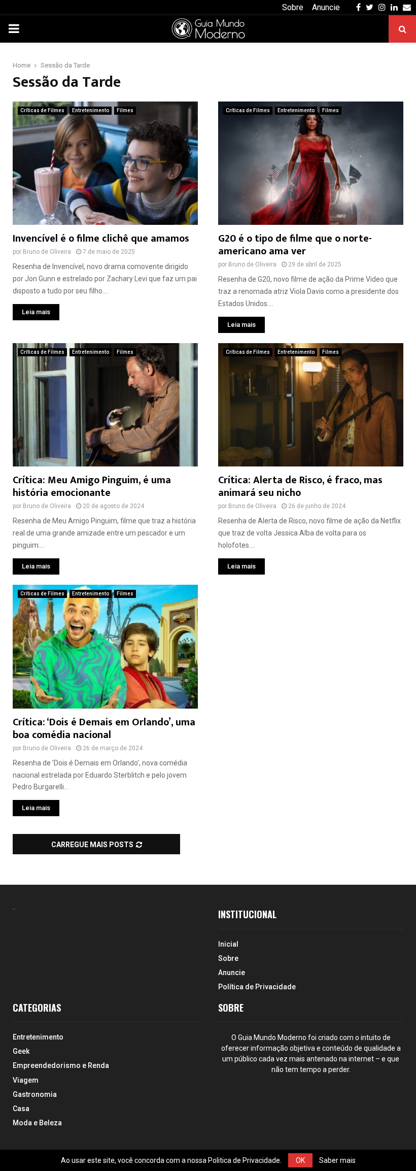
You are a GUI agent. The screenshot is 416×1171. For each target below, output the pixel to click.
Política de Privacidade (257, 987)
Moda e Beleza (37, 1123)
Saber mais (337, 1160)
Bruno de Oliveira (47, 251)
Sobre (292, 7)
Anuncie (326, 7)
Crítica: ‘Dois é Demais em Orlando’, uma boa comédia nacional (104, 729)
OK (300, 1160)
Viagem (26, 1080)
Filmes (125, 110)
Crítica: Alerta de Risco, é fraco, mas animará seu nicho (300, 486)
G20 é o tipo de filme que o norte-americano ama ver (295, 245)
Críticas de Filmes (42, 110)
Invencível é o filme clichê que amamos (101, 238)
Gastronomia (35, 1094)
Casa (21, 1109)
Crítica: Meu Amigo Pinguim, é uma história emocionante (92, 486)
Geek (21, 1051)
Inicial (228, 944)
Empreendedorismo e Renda (61, 1065)
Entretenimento (90, 110)
